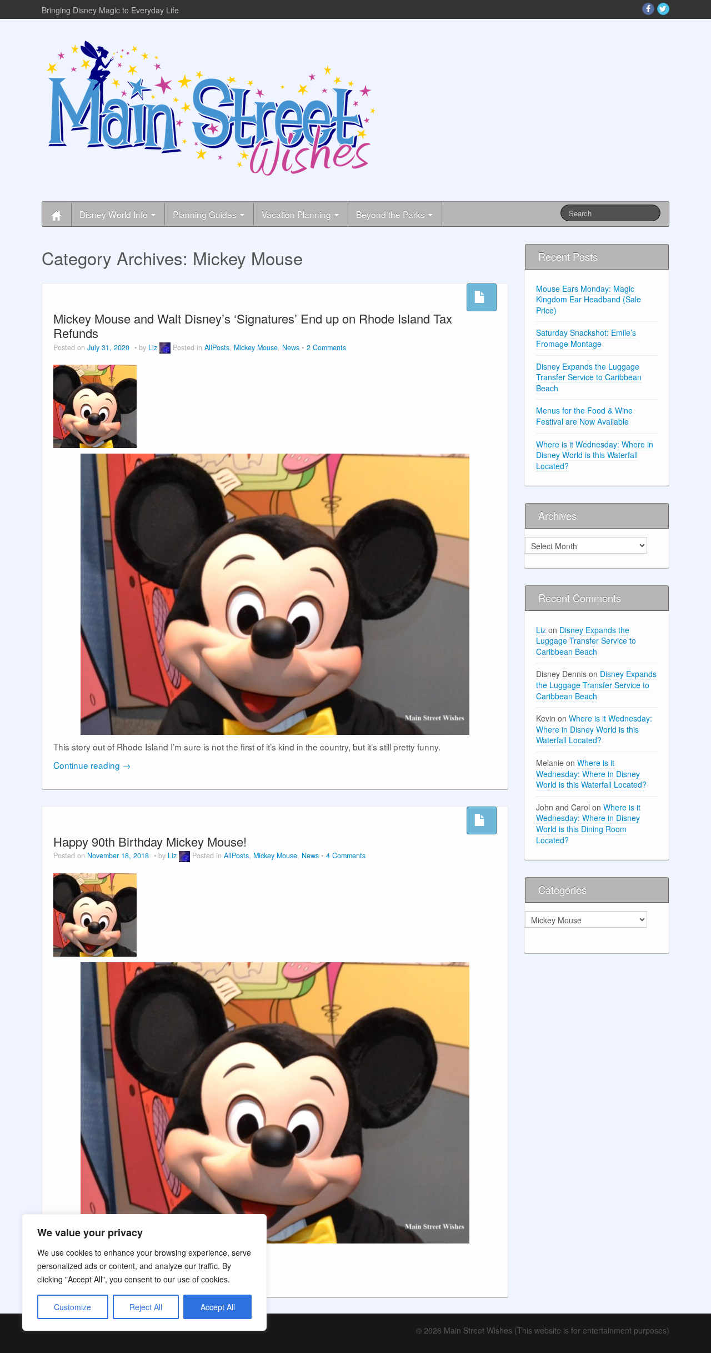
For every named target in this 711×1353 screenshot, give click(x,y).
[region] (144, 1272)
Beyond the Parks (391, 214)
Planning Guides (206, 214)
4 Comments (345, 855)
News (290, 347)
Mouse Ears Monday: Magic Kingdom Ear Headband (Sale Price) (588, 299)
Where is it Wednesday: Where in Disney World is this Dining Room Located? (588, 823)
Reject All (145, 1306)
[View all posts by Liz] (165, 347)
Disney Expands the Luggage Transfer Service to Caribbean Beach (589, 377)
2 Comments (326, 347)
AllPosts (216, 347)
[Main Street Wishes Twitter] (663, 9)
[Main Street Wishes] (211, 107)
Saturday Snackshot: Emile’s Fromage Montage (586, 338)
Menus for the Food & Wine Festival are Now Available (584, 416)
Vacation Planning (297, 214)
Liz (152, 347)
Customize (72, 1306)
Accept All (218, 1306)
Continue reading (92, 765)
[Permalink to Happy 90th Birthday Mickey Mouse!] (95, 913)
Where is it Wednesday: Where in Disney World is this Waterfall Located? (594, 455)
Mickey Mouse (256, 347)
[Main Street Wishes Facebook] (648, 9)
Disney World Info (114, 214)
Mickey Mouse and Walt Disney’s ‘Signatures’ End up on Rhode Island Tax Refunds (252, 325)
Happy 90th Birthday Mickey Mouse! (150, 841)
